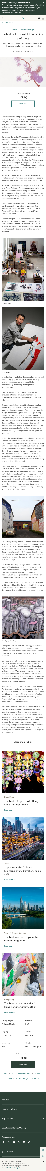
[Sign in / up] (43, 18)
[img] (43, 2)
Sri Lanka (9, 1151)
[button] (43, 1161)
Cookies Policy (12, 1168)
